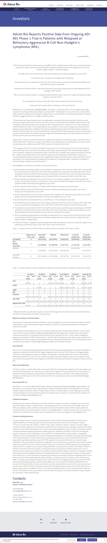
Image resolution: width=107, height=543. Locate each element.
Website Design (83, 534)
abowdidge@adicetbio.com (22, 491)
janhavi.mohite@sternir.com (22, 502)
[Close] (104, 540)
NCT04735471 (18, 378)
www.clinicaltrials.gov (81, 376)
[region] (53, 540)
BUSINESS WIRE (41, 110)
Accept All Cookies (92, 539)
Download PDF (83, 56)
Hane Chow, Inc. (90, 534)
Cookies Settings (71, 539)
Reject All (82, 539)
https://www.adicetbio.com (46, 333)
